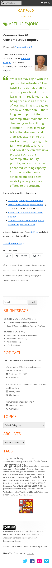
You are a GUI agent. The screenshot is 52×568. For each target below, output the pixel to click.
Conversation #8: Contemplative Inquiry (20, 37)
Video (40, 492)
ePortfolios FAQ (13, 345)
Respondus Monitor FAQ (17, 338)
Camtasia (29, 466)
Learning (26, 275)
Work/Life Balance (26, 495)
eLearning (9, 477)
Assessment (9, 461)
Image (9, 480)
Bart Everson (25, 265)
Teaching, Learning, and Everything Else (21, 360)
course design (15, 471)
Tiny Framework (17, 553)
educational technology (35, 474)
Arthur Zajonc (25, 270)
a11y (5, 458)
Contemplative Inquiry (12, 275)
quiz (20, 485)
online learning (21, 483)
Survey (12, 489)
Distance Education (18, 474)
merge (43, 480)
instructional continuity (21, 480)
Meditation (36, 480)
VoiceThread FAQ (14, 342)
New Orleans (8, 483)
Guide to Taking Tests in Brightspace (22, 322)
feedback (19, 478)
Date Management (29, 472)
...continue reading (13, 243)
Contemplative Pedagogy (25, 469)
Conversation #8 (23, 47)
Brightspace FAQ (14, 331)
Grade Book (37, 477)
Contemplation (38, 270)
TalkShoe (34, 232)
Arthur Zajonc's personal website (25, 200)
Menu (47, 2)
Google (26, 478)
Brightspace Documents (19, 318)
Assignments (23, 461)
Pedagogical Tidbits (10, 486)
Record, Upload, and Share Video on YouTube (26, 326)
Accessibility (16, 458)
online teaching (36, 482)
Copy (37, 469)
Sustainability (20, 488)
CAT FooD (26, 10)
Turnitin (23, 492)
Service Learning (32, 485)
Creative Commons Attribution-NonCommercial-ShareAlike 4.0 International (21, 537)
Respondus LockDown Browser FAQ (22, 335)
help (5, 480)
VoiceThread (13, 495)
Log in (31, 553)
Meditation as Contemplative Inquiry (25, 204)
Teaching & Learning (35, 489)
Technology (8, 492)
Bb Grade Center (39, 461)
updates (32, 492)
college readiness (41, 466)
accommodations (30, 459)
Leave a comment (20, 280)
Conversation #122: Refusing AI (20, 402)
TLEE (16, 491)
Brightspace (14, 465)
